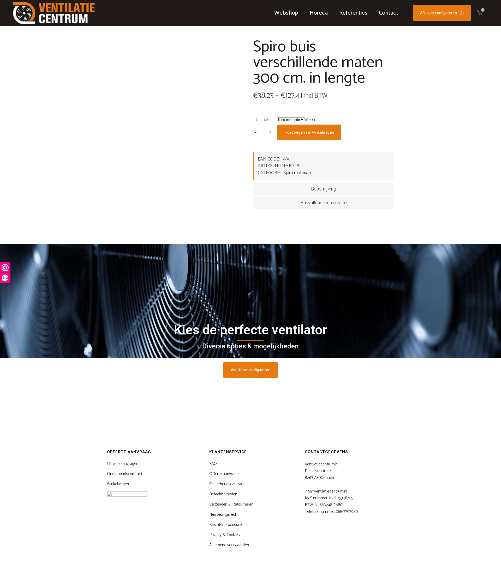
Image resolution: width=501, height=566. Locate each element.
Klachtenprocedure (225, 525)
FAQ (213, 464)
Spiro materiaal (297, 173)
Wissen (310, 119)
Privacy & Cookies (224, 535)
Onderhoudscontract (124, 474)
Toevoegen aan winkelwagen (309, 132)
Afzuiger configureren (438, 13)
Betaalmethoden (223, 494)
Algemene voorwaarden (229, 545)
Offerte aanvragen (122, 464)
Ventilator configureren (250, 370)
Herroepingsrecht (223, 515)
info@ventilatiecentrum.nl (326, 491)
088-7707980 (347, 511)
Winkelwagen (118, 484)
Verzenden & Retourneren (231, 504)
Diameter (264, 119)
